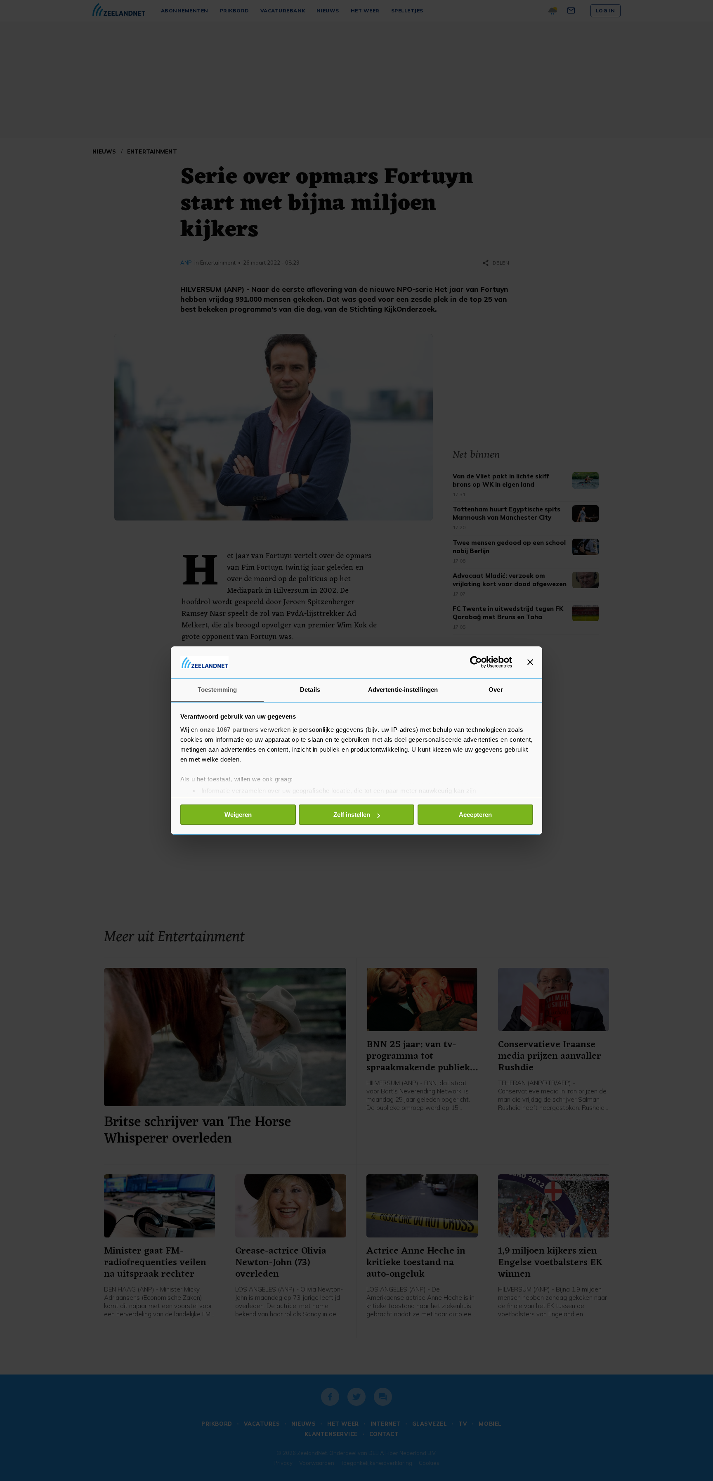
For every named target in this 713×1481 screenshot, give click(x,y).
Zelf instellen (351, 814)
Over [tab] (496, 689)
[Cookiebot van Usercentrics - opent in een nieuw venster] (476, 662)
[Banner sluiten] (530, 662)
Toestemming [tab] (217, 689)
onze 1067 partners (229, 729)
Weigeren (238, 814)
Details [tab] (310, 689)
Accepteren (475, 814)
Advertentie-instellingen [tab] (403, 689)
